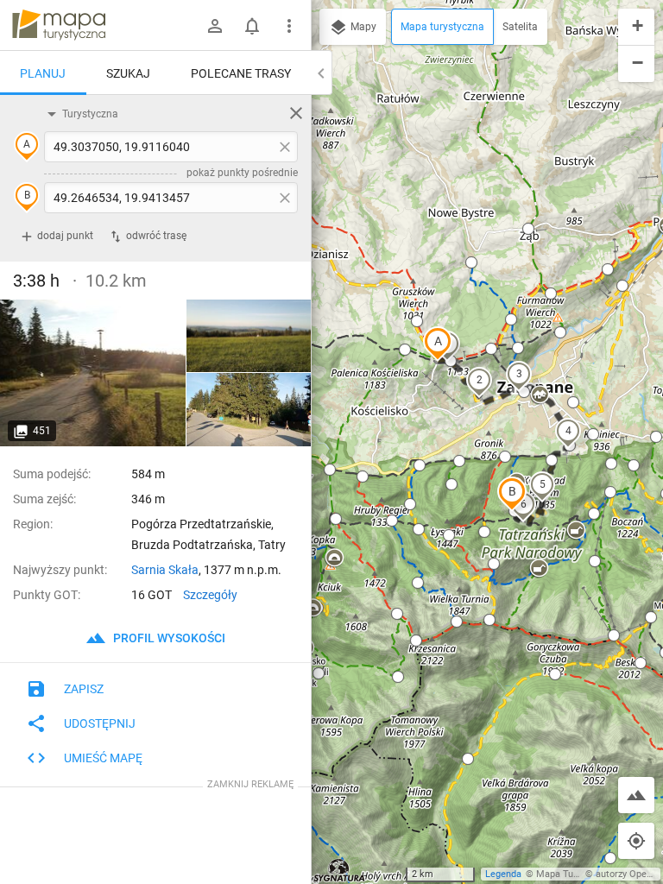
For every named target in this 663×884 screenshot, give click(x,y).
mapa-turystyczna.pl (58, 25)
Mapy (362, 27)
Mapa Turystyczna (575, 874)
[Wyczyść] (296, 113)
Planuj (43, 73)
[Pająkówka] (93, 373)
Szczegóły (210, 595)
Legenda (503, 874)
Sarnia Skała (165, 570)
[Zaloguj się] (215, 26)
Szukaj (128, 73)
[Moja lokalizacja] (636, 841)
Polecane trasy (241, 73)
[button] (437, 343)
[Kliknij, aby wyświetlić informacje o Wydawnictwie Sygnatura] (339, 870)
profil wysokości (167, 638)
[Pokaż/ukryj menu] (289, 26)
